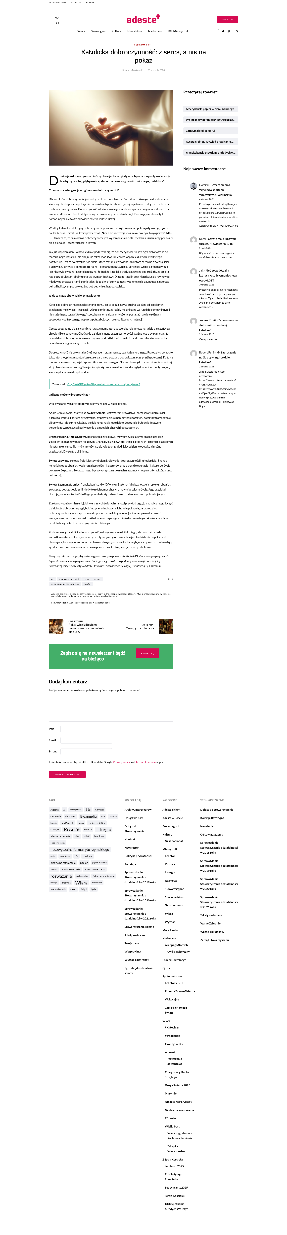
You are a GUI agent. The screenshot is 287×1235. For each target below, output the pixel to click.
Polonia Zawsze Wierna (95, 869)
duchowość (70, 816)
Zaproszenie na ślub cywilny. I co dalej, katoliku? (218, 325)
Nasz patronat (174, 841)
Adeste (54, 809)
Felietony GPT (143, 45)
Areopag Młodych (176, 945)
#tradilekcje (172, 1035)
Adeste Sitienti (171, 809)
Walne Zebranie (210, 923)
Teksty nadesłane (135, 935)
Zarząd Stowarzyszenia (215, 940)
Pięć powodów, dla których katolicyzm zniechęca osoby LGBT (218, 275)
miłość (87, 836)
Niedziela (87, 856)
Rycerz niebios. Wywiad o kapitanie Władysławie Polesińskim (212, 141)
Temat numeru (174, 905)
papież (84, 862)
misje (77, 836)
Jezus (81, 822)
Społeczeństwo (174, 897)
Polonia (53, 869)
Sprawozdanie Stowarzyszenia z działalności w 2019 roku (140, 877)
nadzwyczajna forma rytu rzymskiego (79, 849)
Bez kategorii (170, 826)
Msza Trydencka (57, 843)
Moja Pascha (170, 930)
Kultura (116, 31)
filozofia (113, 816)
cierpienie (55, 816)
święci (84, 889)
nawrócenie (65, 856)
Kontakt (91, 2)
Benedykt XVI (75, 810)
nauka (52, 856)
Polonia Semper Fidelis (71, 869)
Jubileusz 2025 (96, 822)
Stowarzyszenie (57, 2)
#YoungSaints (174, 1044)
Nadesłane (155, 31)
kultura (88, 829)
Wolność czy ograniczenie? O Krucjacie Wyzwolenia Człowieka (212, 119)
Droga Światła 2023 (177, 1085)
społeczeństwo (82, 876)
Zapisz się (147, 653)
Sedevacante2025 (176, 1187)
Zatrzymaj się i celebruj (201, 130)
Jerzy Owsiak (92, 579)
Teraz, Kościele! (175, 1196)
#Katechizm (172, 1027)
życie (93, 889)
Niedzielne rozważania (179, 1110)
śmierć (73, 889)
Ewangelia (88, 816)
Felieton (170, 856)
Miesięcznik (181, 31)
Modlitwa (99, 836)
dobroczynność (69, 579)
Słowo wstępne (174, 889)
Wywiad (170, 922)
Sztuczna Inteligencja (65, 584)
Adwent (170, 1052)
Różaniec (171, 1118)
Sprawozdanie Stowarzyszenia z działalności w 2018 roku (219, 847)
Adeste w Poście (172, 818)
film (103, 816)
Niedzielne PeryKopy (178, 1101)
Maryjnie (171, 1093)
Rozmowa (171, 880)
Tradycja (66, 882)
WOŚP (87, 584)
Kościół (72, 829)
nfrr (76, 856)
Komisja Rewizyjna (212, 818)
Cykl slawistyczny (178, 951)
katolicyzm (54, 829)
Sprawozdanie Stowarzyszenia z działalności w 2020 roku (140, 895)
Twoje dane (132, 943)
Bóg (88, 809)
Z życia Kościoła (172, 1159)
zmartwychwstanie (58, 889)
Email (52, 740)
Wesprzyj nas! (134, 951)
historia (53, 823)
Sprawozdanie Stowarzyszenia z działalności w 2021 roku (140, 913)
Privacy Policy (121, 762)
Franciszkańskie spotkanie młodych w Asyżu (212, 152)
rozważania (61, 876)
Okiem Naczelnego (174, 960)
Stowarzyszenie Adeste (139, 926)
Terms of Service (146, 762)
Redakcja (76, 2)
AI (52, 579)
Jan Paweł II (67, 822)
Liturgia (103, 829)
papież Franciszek (99, 863)
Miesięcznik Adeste (60, 836)
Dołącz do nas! (134, 818)
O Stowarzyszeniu (211, 834)
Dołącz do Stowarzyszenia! (217, 809)
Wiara (81, 31)
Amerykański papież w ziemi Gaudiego (210, 109)
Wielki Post (97, 882)
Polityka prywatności (138, 856)
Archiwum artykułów (138, 809)
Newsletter (134, 31)
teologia (53, 883)
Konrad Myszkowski (132, 70)
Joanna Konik (207, 320)
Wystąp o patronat (137, 959)
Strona (53, 751)
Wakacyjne (98, 31)
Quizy (166, 968)
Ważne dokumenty (212, 931)
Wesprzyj (227, 19)
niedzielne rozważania (63, 862)
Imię (51, 729)
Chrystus (99, 809)
